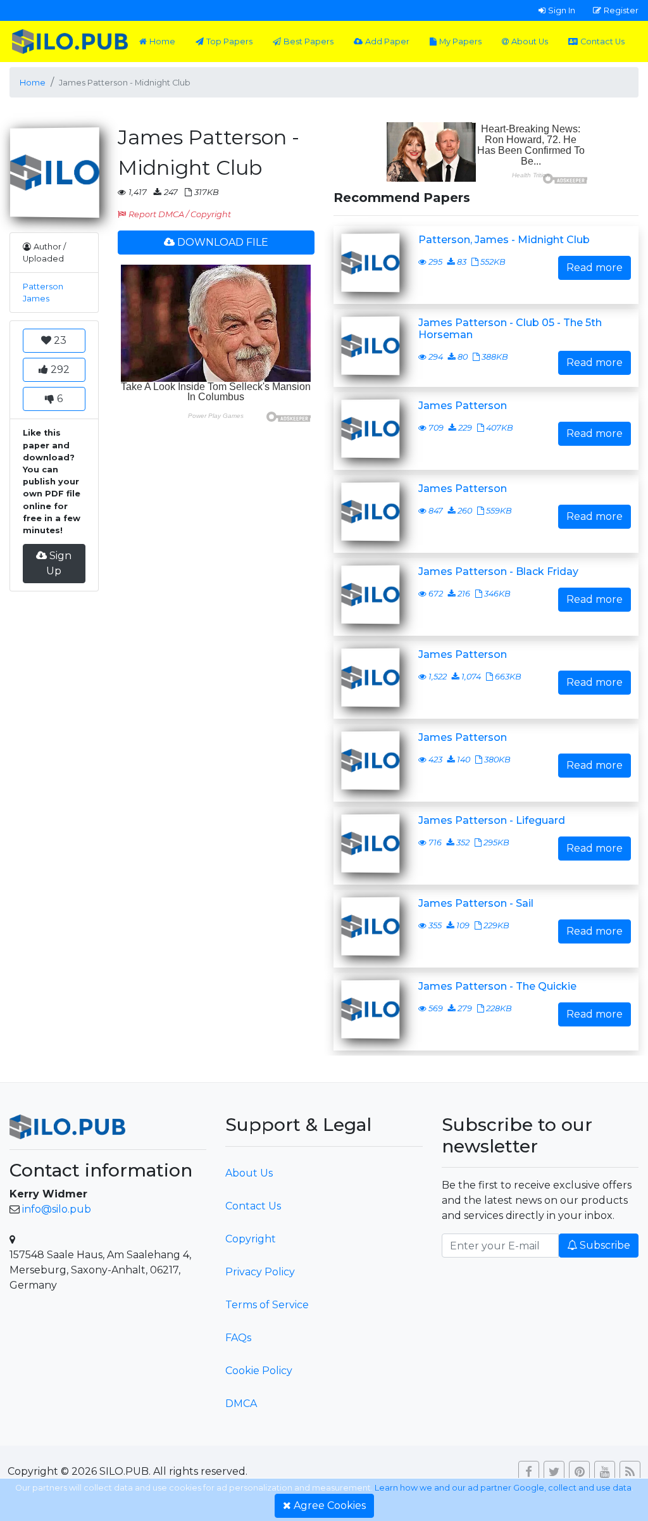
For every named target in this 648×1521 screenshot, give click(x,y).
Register (621, 10)
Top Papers (229, 41)
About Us (529, 41)
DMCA (241, 1404)
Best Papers (308, 41)
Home (162, 41)
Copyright (250, 1239)
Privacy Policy (260, 1272)
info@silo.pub (56, 1209)
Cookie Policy (258, 1371)
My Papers (460, 41)
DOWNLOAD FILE (222, 242)
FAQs (238, 1338)
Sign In (561, 10)
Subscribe (605, 1245)
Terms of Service (267, 1305)
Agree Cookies (330, 1505)
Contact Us (602, 41)
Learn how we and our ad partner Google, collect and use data (503, 1488)
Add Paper (387, 41)
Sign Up (59, 563)
